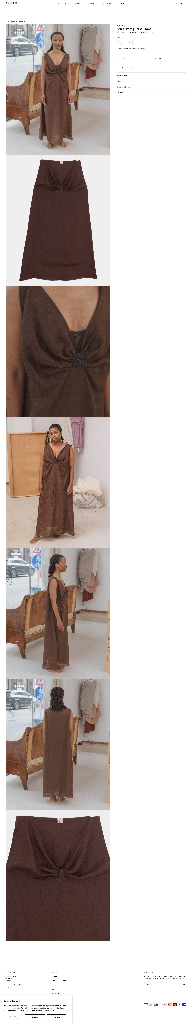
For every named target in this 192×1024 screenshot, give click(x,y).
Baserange (121, 26)
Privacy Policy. (51, 1010)
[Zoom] (105, 29)
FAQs (53, 989)
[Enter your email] (184, 984)
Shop (77, 3)
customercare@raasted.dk (13, 985)
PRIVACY (54, 985)
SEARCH (179, 3)
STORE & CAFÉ (10, 972)
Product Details (122, 75)
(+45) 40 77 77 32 (11, 987)
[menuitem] (63, 3)
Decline (57, 1017)
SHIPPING (55, 972)
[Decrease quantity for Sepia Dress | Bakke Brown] (118, 58)
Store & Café (107, 3)
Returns (120, 93)
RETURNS (55, 976)
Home (7, 21)
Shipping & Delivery (124, 87)
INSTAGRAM (55, 993)
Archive (122, 3)
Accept (35, 1017)
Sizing (119, 81)
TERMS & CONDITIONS (59, 981)
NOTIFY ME (157, 58)
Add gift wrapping (127, 67)
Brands (91, 3)
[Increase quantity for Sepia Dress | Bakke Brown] (124, 58)
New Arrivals (63, 3)
